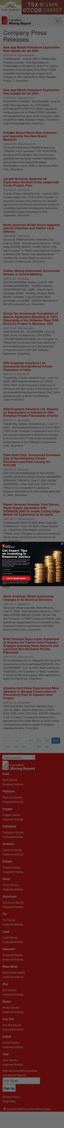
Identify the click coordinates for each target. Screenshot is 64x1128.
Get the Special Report (16, 578)
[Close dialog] (62, 544)
